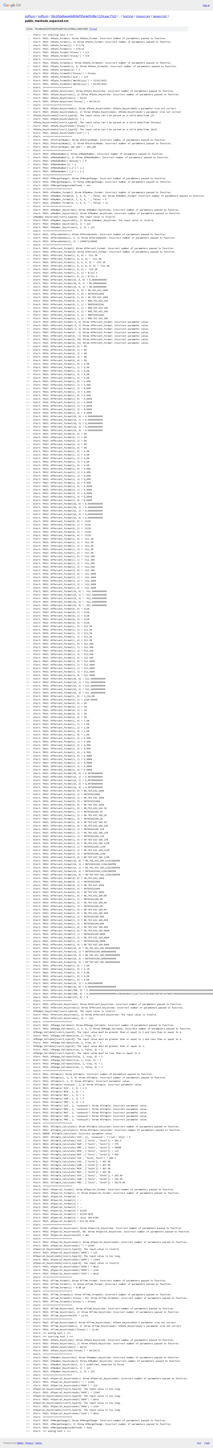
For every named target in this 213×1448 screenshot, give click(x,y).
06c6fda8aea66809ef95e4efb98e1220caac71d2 (83, 16)
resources (143, 16)
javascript (160, 16)
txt (199, 1442)
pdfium (30, 16)
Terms (38, 1443)
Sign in (206, 5)
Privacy (29, 1443)
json (207, 1442)
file (93, 28)
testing (128, 16)
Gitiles (20, 1443)
